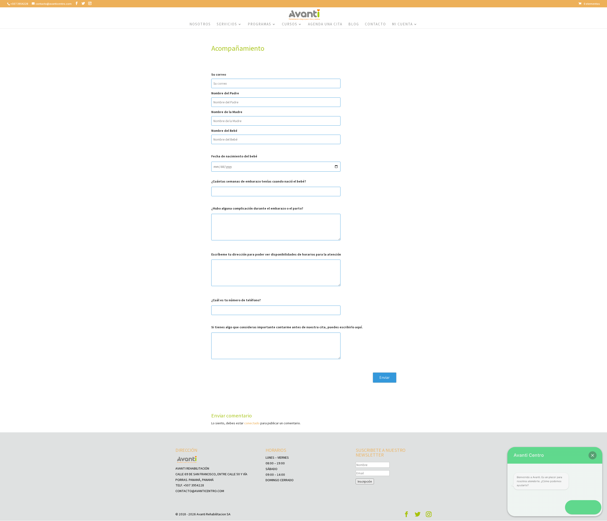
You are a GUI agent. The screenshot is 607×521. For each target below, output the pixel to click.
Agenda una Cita (325, 24)
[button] (593, 455)
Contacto (375, 24)
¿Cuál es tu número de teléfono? (236, 300)
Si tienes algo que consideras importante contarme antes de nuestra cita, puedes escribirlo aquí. (287, 327)
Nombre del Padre (225, 93)
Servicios (227, 24)
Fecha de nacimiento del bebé (234, 156)
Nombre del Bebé (224, 130)
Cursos (289, 24)
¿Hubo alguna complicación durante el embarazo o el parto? (257, 208)
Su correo (218, 74)
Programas (259, 24)
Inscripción (365, 481)
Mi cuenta (402, 24)
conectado (252, 423)
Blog (353, 24)
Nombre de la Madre (226, 112)
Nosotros (200, 24)
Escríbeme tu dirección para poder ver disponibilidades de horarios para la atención (276, 254)
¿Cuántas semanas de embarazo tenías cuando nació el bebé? (258, 181)
